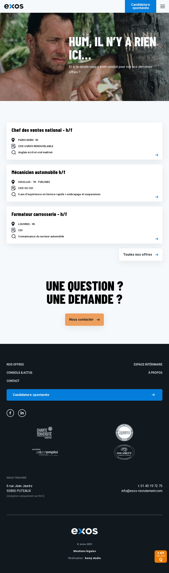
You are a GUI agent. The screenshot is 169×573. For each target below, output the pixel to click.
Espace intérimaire (148, 364)
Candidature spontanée (140, 6)
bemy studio (93, 558)
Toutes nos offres (137, 254)
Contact (13, 381)
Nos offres (15, 364)
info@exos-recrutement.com (141, 491)
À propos (155, 372)
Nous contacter (81, 319)
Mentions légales (84, 551)
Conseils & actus (19, 372)
